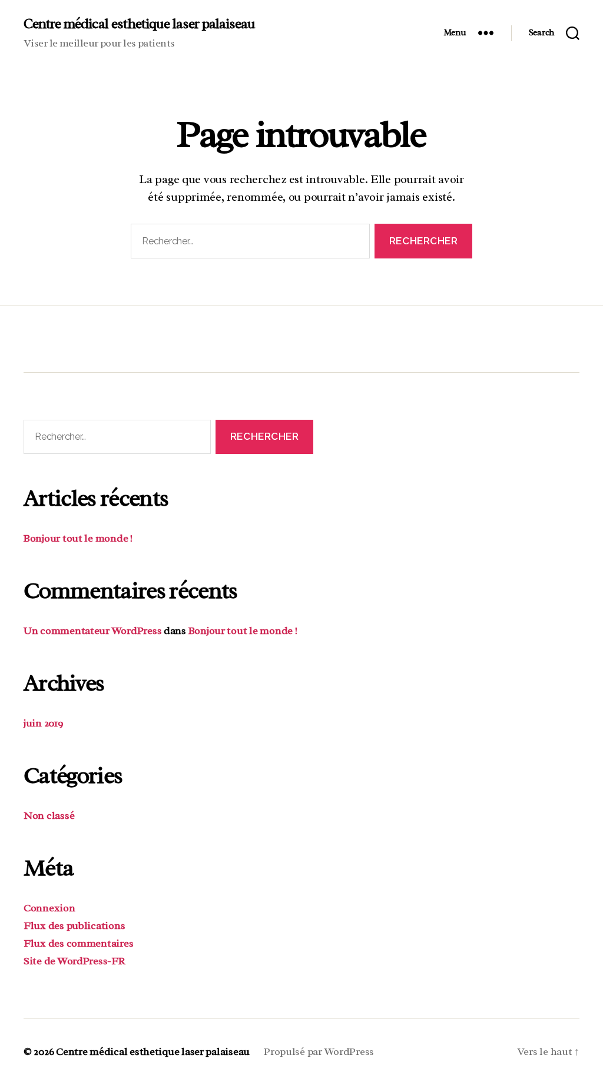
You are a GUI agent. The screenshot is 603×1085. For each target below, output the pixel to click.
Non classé (49, 815)
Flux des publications (74, 925)
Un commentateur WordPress (92, 630)
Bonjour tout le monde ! (78, 538)
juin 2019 (44, 722)
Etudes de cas (344, 335)
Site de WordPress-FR (74, 960)
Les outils (218, 335)
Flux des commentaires (78, 943)
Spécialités (99, 335)
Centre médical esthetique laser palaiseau (139, 23)
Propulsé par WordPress (319, 1051)
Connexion (49, 907)
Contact (463, 335)
